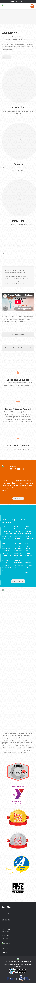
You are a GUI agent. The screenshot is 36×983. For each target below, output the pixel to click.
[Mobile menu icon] (32, 6)
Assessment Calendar (18, 445)
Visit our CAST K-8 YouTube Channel (18, 348)
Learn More (6, 57)
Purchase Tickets (18, 334)
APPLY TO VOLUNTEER (18, 581)
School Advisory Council (18, 409)
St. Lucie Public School (14, 964)
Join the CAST (7, 952)
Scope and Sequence (18, 379)
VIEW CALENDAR (18, 498)
